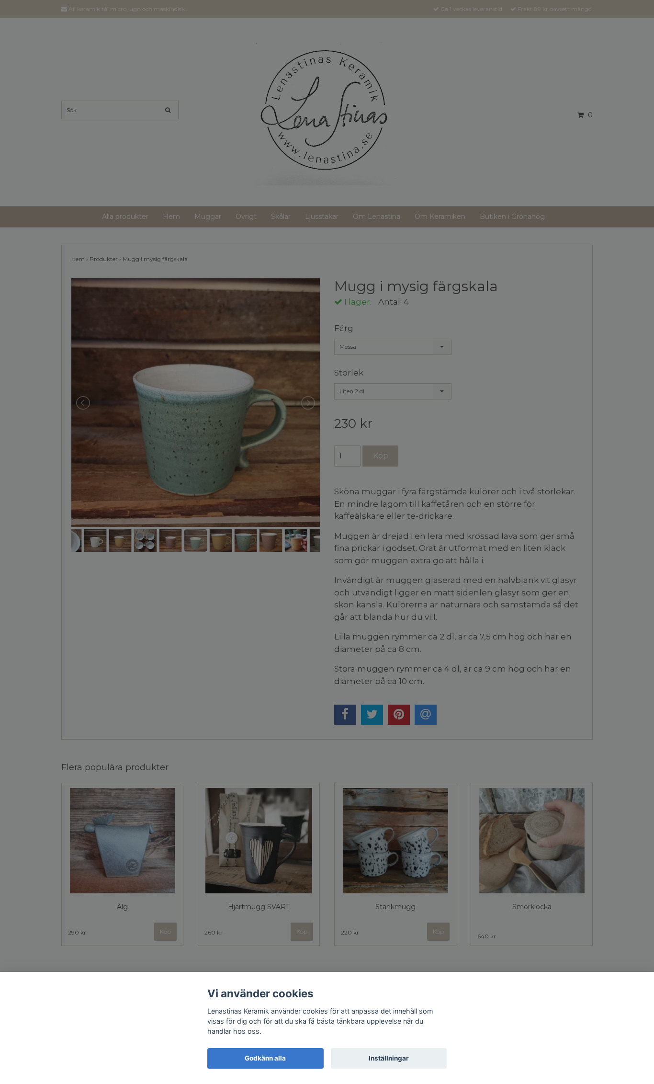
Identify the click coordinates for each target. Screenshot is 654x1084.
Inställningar (389, 1058)
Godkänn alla (265, 1058)
